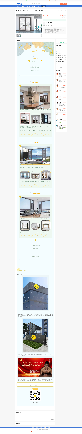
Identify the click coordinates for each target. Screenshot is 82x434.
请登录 (18, 0)
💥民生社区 (28, 6)
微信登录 (29, 0)
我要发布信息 (64, 3)
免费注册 (20, 0)
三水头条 (23, 6)
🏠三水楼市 (38, 6)
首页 (18, 6)
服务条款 (45, 427)
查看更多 (61, 67)
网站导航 (64, 0)
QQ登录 (24, 0)
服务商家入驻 (62, 42)
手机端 (50, 0)
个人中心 (57, 0)
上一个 (16, 35)
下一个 (41, 35)
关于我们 (49, 427)
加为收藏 (33, 427)
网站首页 (47, 0)
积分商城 (54, 0)
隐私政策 (37, 427)
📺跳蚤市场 (43, 6)
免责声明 (41, 427)
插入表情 (18, 419)
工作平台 (61, 0)
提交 (53, 419)
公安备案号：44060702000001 (35, 431)
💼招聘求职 (33, 6)
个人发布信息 (62, 39)
